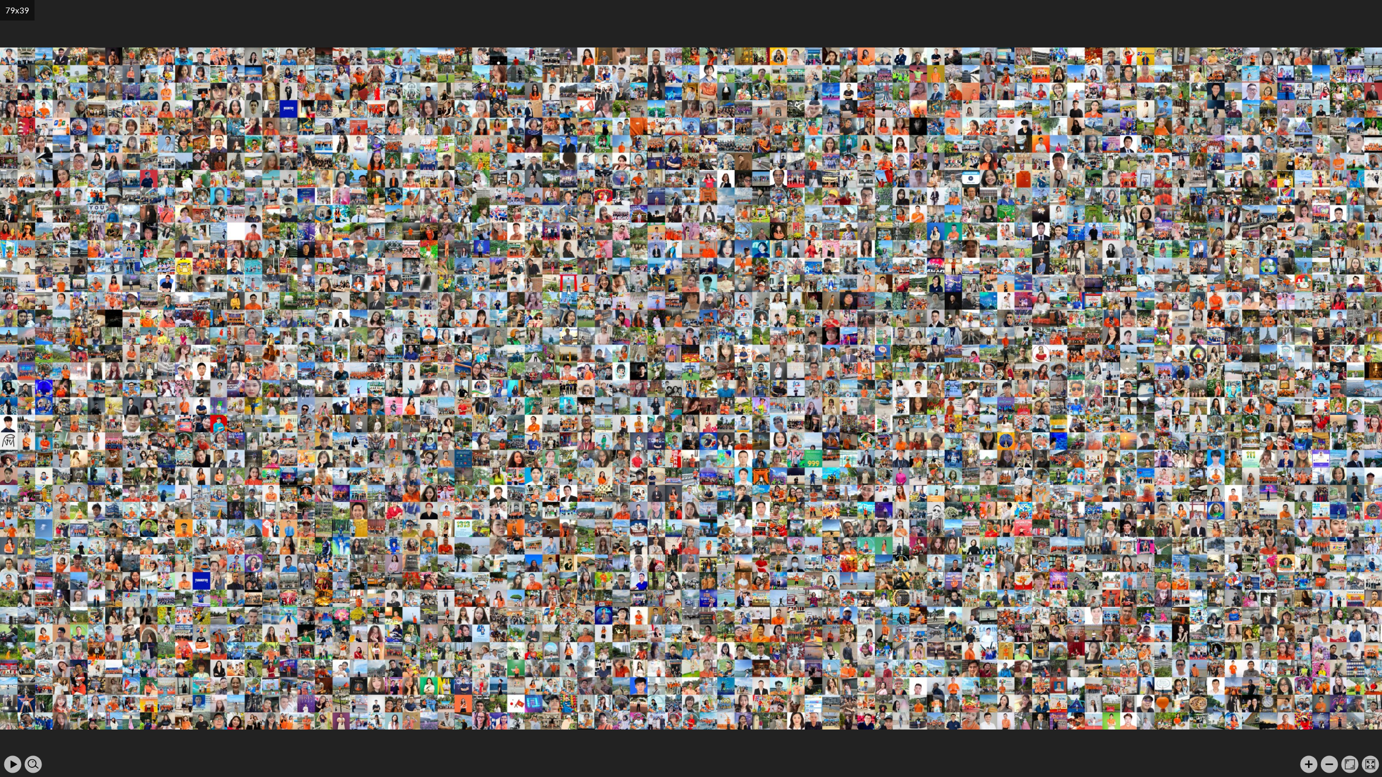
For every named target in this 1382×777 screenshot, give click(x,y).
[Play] (13, 764)
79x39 (17, 10)
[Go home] (1350, 764)
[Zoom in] (1309, 764)
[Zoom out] (1329, 764)
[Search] (33, 764)
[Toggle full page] (1370, 764)
